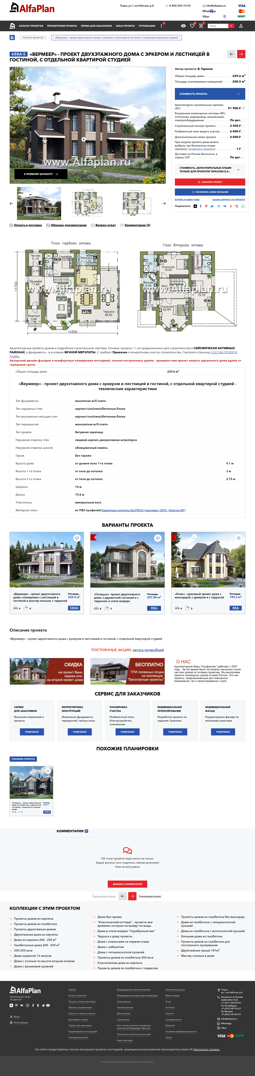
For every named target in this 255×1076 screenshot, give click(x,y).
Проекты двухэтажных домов (35, 929)
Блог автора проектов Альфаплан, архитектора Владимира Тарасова (134, 1027)
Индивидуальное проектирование (134, 989)
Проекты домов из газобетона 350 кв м (125, 957)
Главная (72, 989)
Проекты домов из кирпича (33, 918)
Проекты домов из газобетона (35, 924)
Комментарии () (137, 225)
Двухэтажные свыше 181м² (200, 950)
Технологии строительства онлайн (134, 1034)
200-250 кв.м (23, 950)
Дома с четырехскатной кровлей (121, 952)
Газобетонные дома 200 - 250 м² (37, 945)
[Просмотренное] (183, 25)
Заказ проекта (125, 25)
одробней (155, 650)
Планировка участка (78, 1037)
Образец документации (69, 225)
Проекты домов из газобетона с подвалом (128, 968)
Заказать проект (212, 182)
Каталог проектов (31, 25)
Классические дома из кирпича (120, 963)
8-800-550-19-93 (180, 5)
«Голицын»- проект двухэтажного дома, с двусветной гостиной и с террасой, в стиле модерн (117, 598)
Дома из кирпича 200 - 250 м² (35, 940)
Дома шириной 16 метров (32, 956)
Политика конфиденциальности (181, 1031)
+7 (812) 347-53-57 (231, 1008)
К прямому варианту (38, 174)
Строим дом (147, 25)
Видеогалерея (173, 995)
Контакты (170, 1007)
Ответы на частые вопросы (81, 1013)
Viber (223, 1028)
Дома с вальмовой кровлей (33, 966)
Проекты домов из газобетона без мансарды (213, 917)
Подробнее (27, 579)
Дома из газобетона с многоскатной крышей (213, 931)
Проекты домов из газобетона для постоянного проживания (205, 943)
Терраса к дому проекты (115, 936)
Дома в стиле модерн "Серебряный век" (126, 931)
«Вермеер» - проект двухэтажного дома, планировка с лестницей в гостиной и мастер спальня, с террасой (40, 597)
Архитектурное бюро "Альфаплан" (20, 998)
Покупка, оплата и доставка (81, 1001)
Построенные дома (175, 989)
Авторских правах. (206, 1049)
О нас (168, 1001)
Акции (169, 1037)
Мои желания (123, 1013)
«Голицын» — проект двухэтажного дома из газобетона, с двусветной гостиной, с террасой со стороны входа (26, 806)
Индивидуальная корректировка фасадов (137, 995)
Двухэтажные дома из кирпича (36, 934)
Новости (170, 1013)
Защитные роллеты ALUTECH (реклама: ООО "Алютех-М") (144, 510)
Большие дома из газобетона (201, 936)
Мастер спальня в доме (197, 956)
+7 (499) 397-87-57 (231, 1014)
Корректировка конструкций (82, 1031)
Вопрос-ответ (105, 225)
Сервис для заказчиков (96, 25)
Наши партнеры (125, 1040)
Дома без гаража (110, 917)
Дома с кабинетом (111, 947)
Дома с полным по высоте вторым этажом (44, 961)
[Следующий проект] (132, 896)
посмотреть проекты (201, 149)
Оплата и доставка (28, 225)
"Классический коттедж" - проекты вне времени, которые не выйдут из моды (125, 923)
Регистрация (21, 1022)
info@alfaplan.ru (216, 5)
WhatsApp (226, 1023)
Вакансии (170, 1025)
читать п (140, 650)
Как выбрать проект (78, 1019)
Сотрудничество (174, 1019)
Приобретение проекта (62, 25)
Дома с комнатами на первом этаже (123, 941)
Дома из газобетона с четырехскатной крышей (208, 923)
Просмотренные (125, 1007)
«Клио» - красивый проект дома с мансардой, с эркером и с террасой (199, 595)
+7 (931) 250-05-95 (231, 1002)
